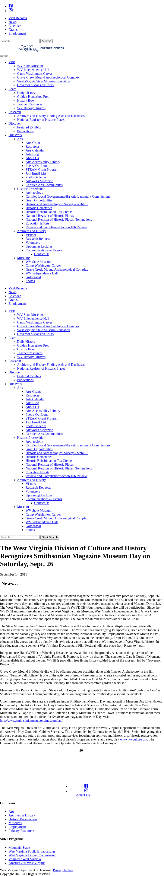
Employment (17, 33)
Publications (25, 131)
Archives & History (22, 815)
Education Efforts (37, 223)
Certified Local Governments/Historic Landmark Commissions (68, 196)
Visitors (31, 235)
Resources (33, 146)
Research (15, 112)
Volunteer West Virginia (25, 859)
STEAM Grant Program (42, 169)
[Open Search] (1, 56)
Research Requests (38, 238)
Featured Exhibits (29, 127)
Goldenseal (33, 277)
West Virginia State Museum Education (43, 81)
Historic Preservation (31, 189)
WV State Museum (30, 66)
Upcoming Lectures (39, 246)
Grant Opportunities (39, 200)
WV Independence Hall (33, 69)
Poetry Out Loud (37, 166)
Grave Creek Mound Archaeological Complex (48, 77)
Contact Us (41, 254)
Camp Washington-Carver (34, 73)
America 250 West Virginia (27, 863)
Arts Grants (33, 142)
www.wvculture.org (133, 739)
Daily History (26, 93)
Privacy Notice (63, 870)
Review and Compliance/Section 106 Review (56, 227)
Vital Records (18, 18)
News (12, 22)
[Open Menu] (6, 56)
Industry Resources (21, 830)
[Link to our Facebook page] (11, 6)
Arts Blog (32, 154)
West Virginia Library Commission (32, 855)
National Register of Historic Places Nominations (59, 219)
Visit (12, 62)
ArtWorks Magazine (39, 181)
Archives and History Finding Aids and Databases (51, 116)
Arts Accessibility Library (43, 162)
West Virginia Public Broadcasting (32, 851)
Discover (15, 123)
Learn (12, 89)
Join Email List (36, 173)
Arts (20, 139)
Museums (23, 258)
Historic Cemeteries (39, 208)
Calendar (15, 26)
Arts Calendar (35, 150)
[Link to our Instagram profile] (11, 11)
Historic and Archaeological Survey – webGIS (57, 204)
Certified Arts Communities (44, 185)
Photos (30, 281)
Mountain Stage (19, 847)
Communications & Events (44, 250)
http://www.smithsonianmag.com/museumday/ (31, 720)
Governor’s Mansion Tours (35, 85)
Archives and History (31, 231)
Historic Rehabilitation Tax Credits (49, 212)
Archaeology (34, 192)
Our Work (15, 135)
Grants (13, 29)
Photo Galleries (36, 177)
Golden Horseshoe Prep (33, 96)
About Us (32, 158)
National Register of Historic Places (41, 119)
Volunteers (33, 242)
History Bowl (26, 100)
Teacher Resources (29, 104)
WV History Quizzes (31, 108)
